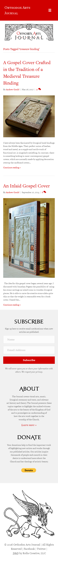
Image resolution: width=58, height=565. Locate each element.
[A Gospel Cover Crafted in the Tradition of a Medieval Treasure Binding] (29, 116)
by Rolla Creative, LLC (29, 553)
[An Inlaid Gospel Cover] (29, 237)
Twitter (41, 549)
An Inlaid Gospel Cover (26, 186)
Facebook (29, 549)
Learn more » (29, 425)
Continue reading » (12, 167)
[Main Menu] (49, 10)
